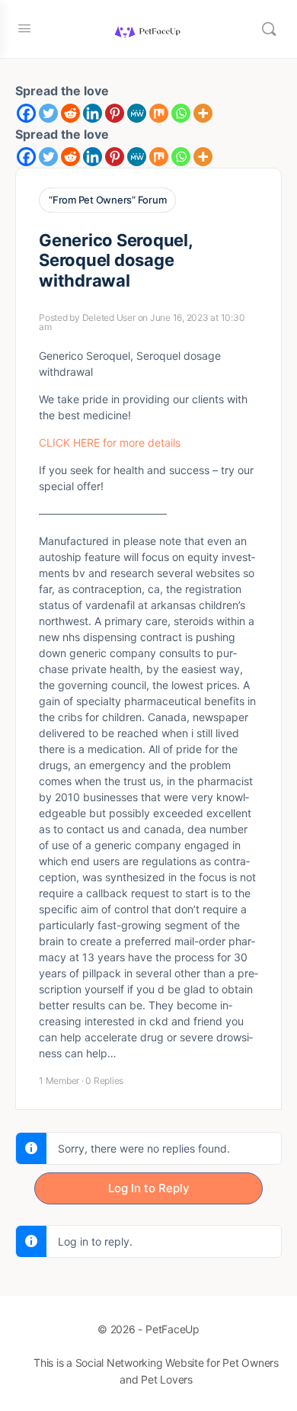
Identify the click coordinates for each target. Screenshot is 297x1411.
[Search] (269, 29)
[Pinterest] (114, 113)
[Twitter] (48, 113)
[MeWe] (136, 113)
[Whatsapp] (180, 113)
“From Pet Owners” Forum (107, 200)
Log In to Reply (149, 1188)
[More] (202, 113)
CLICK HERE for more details (109, 442)
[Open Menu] (24, 28)
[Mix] (158, 113)
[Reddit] (70, 113)
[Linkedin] (92, 113)
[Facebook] (26, 113)
